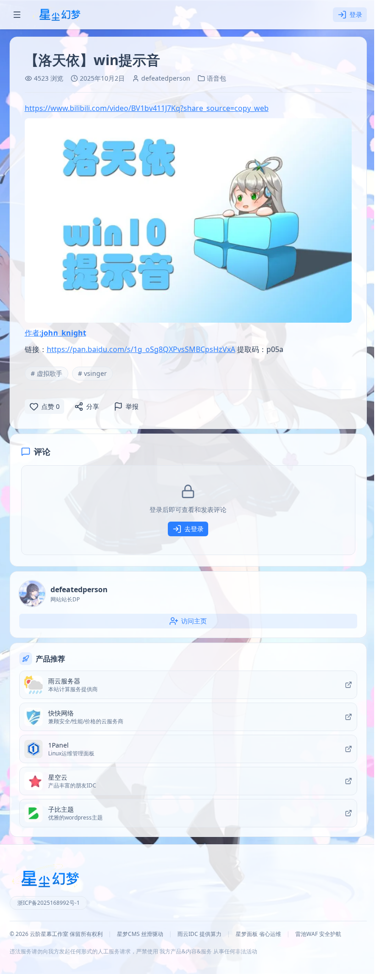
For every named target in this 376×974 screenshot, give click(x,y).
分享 (92, 406)
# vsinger (92, 373)
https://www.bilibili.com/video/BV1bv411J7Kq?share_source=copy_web (147, 108)
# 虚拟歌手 (46, 373)
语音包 (216, 78)
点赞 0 (50, 406)
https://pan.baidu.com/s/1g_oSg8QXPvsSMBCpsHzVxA (141, 349)
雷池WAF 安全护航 (318, 934)
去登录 (194, 528)
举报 (132, 406)
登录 (355, 14)
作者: (55, 333)
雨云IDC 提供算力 (199, 934)
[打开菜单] (17, 14)
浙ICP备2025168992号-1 (48, 903)
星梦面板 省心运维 (258, 934)
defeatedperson (165, 78)
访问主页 (194, 620)
